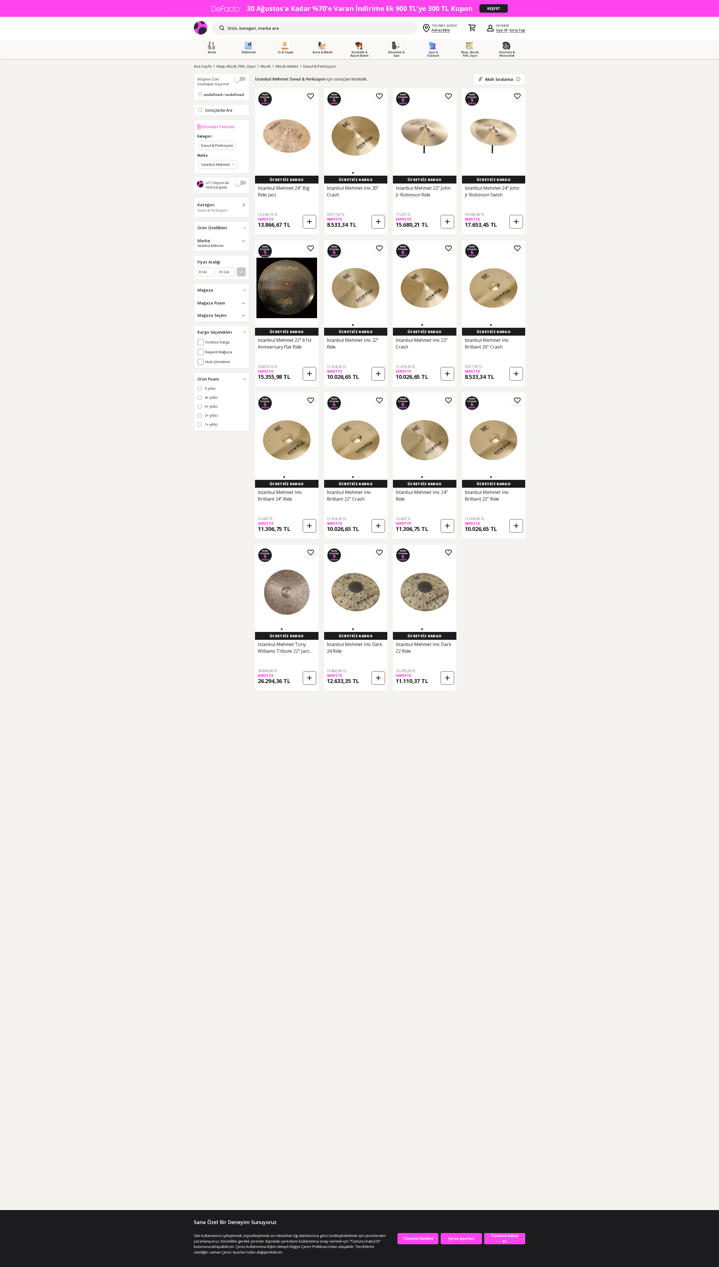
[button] (353, 172)
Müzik (266, 66)
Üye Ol (502, 30)
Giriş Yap (517, 30)
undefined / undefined (224, 94)
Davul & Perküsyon (319, 66)
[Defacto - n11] (359, 8)
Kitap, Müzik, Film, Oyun (236, 66)
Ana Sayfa (202, 66)
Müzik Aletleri (287, 66)
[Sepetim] (472, 28)
